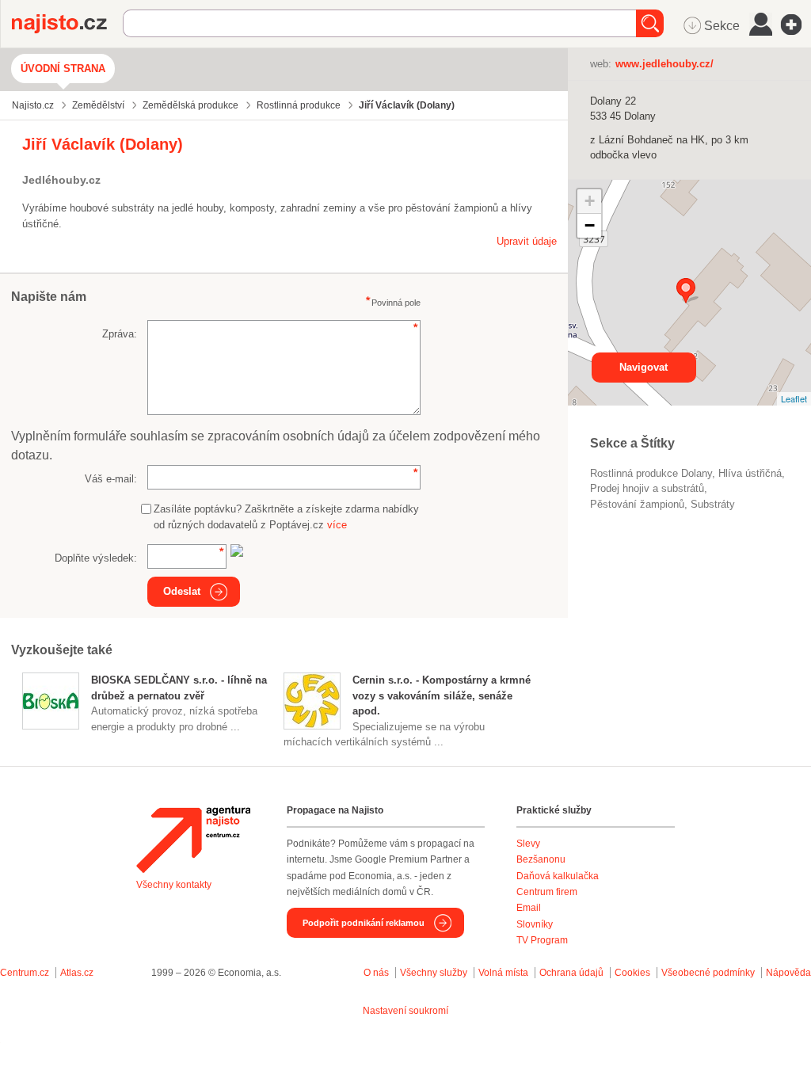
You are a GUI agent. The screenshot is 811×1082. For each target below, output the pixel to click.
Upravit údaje (527, 241)
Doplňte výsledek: (96, 558)
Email (528, 907)
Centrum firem (546, 891)
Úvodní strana (63, 68)
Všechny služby (435, 972)
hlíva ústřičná (750, 473)
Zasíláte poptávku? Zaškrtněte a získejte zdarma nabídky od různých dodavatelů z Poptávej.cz (286, 517)
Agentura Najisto (193, 839)
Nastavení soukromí (405, 1010)
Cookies (632, 972)
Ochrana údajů (571, 972)
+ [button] (589, 201)
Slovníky (534, 924)
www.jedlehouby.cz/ (664, 64)
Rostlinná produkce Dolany (651, 473)
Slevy (528, 843)
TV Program (542, 940)
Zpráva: (119, 334)
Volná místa (503, 972)
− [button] (589, 225)
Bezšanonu (540, 859)
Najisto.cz (67, 24)
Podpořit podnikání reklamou (364, 923)
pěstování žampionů (637, 504)
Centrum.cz (24, 972)
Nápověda (788, 972)
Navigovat (643, 367)
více (337, 525)
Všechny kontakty (173, 884)
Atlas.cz (76, 972)
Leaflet (794, 398)
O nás (376, 972)
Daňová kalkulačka (557, 876)
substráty (713, 504)
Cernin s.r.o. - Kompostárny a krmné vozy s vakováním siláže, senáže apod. (441, 695)
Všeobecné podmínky (708, 972)
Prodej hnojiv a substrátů (647, 488)
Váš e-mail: (111, 479)
